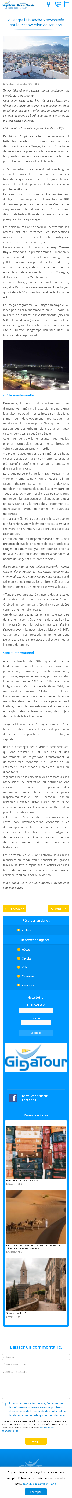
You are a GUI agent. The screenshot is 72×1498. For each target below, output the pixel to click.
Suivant (56, 909)
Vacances (28, 985)
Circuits (26, 958)
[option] (36, 1057)
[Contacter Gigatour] (58, 4)
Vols (24, 967)
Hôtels (26, 949)
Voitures (27, 930)
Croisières (28, 976)
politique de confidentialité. (39, 1483)
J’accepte (36, 1492)
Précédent (16, 909)
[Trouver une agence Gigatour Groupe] (48, 4)
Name (36, 1018)
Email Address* (36, 1004)
